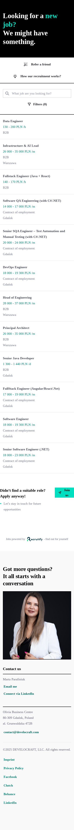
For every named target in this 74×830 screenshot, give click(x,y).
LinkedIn (10, 802)
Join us (67, 492)
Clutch (8, 785)
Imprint (9, 759)
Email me (10, 686)
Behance (9, 794)
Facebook (10, 777)
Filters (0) (40, 104)
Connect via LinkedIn (19, 693)
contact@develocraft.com (21, 732)
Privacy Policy (14, 768)
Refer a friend (41, 64)
